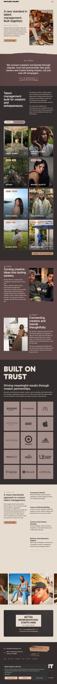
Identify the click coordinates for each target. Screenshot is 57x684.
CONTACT (28, 658)
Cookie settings (39, 678)
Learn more (7, 674)
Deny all (25, 678)
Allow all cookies (11, 678)
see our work (10, 40)
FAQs (23, 658)
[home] (11, 1)
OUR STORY (11, 658)
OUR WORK (35, 658)
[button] (52, 1)
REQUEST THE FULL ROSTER (42, 253)
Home (5, 658)
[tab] (8, 122)
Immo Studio (50, 677)
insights (18, 658)
